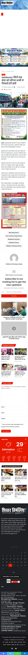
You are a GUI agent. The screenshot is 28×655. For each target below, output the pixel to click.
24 (3, 565)
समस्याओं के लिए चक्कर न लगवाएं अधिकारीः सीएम (5, 358)
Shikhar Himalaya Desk (9, 87)
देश (9, 642)
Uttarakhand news (11, 626)
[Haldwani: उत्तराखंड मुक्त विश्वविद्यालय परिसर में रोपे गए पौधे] (21, 351)
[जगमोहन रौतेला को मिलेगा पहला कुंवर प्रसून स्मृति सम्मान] (7, 367)
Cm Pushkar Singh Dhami (14, 236)
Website (3, 418)
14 (17, 559)
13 (14, 559)
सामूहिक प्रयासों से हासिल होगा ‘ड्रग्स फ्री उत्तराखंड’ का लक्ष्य (20, 373)
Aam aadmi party (5, 592)
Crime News (19, 604)
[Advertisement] (14, 33)
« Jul (13, 572)
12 (10, 559)
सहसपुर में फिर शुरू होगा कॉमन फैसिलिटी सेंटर (20, 494)
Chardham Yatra (6, 601)
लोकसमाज (9, 644)
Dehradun (3, 607)
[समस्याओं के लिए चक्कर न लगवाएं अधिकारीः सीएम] (7, 351)
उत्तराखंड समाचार (7, 630)
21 (17, 562)
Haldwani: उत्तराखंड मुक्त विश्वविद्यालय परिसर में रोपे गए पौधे (20, 358)
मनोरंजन (4, 644)
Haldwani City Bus (14, 239)
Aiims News (4, 593)
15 (21, 559)
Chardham (20, 599)
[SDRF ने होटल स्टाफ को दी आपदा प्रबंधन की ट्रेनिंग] (7, 488)
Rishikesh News (18, 616)
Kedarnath (10, 610)
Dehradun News (15, 606)
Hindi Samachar (4, 610)
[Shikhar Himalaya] (7, 3)
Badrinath (18, 595)
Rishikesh (18, 614)
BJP (2, 597)
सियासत (15, 642)
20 (14, 562)
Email (3, 412)
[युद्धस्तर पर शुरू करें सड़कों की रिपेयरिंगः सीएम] (7, 472)
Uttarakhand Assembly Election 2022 (11, 621)
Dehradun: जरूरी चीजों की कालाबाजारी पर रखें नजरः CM (21, 478)
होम (3, 642)
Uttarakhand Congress (7, 623)
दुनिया (12, 642)
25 (6, 565)
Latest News (19, 610)
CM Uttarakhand (5, 604)
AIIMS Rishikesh (11, 593)
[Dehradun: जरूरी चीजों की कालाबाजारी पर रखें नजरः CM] (21, 472)
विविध (18, 644)
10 (3, 559)
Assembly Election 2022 (8, 595)
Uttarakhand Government (7, 625)
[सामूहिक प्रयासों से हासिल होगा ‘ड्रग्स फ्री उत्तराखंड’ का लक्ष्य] (21, 367)
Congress (13, 605)
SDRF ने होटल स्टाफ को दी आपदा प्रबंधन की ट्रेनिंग (7, 494)
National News (5, 612)
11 (6, 559)
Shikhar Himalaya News (14, 246)
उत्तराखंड (8, 71)
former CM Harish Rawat (6, 608)
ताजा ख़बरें (15, 630)
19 (10, 562)
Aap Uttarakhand (13, 592)
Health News (16, 608)
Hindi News (23, 608)
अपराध (24, 642)
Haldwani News (14, 242)
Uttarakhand (6, 620)
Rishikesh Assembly (5, 616)
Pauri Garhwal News (14, 612)
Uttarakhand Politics (8, 628)
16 (25, 559)
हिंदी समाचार (24, 630)
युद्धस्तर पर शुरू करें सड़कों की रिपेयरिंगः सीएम (6, 478)
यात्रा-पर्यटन (20, 642)
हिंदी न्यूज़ (19, 630)
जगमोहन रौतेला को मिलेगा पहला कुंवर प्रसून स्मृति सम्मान (6, 373)
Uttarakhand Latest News (20, 625)
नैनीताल (12, 71)
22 (21, 562)
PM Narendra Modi (4, 614)
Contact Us (22, 644)
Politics (11, 614)
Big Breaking (23, 595)
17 (3, 562)
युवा (15, 644)
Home (4, 71)
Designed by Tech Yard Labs (17, 639)
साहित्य (13, 644)
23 (25, 562)
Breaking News (14, 232)
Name (3, 407)
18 (6, 562)
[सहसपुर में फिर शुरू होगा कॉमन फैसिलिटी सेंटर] (21, 488)
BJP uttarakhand (9, 597)
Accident (20, 592)
